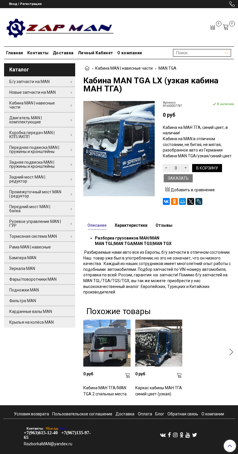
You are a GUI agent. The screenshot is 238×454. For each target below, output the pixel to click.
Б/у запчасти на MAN (29, 81)
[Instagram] (175, 434)
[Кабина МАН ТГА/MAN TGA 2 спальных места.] (106, 343)
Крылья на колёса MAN (31, 322)
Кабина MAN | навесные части (124, 68)
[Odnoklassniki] (181, 434)
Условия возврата (31, 414)
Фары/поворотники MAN (33, 279)
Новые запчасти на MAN (32, 92)
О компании (129, 53)
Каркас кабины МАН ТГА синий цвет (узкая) (158, 390)
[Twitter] (194, 434)
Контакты (38, 53)
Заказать (178, 178)
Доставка (63, 53)
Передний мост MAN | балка (29, 208)
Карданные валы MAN (30, 311)
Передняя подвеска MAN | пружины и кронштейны (34, 149)
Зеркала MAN (22, 268)
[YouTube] (187, 434)
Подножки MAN (24, 290)
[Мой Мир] (182, 201)
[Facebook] (169, 434)
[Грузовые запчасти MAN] (59, 26)
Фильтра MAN (22, 300)
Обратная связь (182, 414)
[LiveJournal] (198, 201)
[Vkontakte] (163, 434)
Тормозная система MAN (33, 236)
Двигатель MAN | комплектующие (25, 120)
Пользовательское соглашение (82, 414)
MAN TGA (167, 68)
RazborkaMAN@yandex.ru (48, 444)
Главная (14, 53)
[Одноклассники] (174, 201)
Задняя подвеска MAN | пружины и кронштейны (32, 164)
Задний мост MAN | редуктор (27, 179)
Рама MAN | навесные (30, 247)
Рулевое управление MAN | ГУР (35, 223)
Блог (159, 414)
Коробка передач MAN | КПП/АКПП (32, 134)
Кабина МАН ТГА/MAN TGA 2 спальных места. (105, 390)
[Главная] (87, 68)
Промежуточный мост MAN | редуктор (35, 194)
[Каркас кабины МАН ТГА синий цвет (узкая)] (158, 343)
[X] (190, 201)
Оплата (145, 414)
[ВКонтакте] (166, 201)
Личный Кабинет (95, 53)
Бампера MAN (22, 257)
